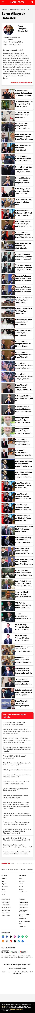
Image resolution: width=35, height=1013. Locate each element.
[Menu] (2, 2)
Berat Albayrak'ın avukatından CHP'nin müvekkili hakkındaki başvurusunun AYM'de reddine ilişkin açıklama (17, 731)
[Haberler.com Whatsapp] (22, 936)
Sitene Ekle (22, 926)
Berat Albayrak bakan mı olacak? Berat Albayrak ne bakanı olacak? (15, 796)
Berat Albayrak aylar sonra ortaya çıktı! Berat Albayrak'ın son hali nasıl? (17, 776)
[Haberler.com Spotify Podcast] (26, 936)
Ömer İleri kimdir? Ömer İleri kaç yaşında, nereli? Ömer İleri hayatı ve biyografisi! (16, 823)
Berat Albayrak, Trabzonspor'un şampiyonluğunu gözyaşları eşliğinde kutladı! (17, 846)
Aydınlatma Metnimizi (16, 1009)
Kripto (3, 889)
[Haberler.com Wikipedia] (6, 941)
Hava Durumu (5, 902)
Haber (11, 968)
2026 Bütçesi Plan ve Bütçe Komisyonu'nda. (17, 770)
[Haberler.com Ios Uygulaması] (5, 952)
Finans (21, 884)
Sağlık (20, 878)
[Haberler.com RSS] (2, 941)
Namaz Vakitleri (5, 905)
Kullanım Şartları (23, 902)
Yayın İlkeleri (30, 869)
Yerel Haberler (23, 892)
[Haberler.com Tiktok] (14, 941)
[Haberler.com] (7, 863)
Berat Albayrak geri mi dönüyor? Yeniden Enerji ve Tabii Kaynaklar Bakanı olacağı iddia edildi (17, 815)
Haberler (4, 875)
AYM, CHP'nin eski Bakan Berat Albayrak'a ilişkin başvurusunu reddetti (17, 764)
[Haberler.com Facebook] (6, 936)
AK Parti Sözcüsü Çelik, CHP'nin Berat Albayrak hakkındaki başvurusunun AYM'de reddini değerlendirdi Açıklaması (17, 740)
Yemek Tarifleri (5, 915)
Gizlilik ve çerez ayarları (8, 972)
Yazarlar (21, 889)
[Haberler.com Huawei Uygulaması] (23, 952)
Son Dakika (4, 886)
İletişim (17, 869)
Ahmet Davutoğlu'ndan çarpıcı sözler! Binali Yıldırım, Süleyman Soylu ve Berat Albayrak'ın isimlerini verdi (17, 831)
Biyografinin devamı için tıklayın (21, 82)
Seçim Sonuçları (6, 907)
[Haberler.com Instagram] (14, 936)
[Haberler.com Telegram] (18, 941)
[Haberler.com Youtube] (10, 941)
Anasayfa (4, 9)
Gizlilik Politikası (23, 905)
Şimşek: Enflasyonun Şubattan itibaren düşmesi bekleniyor (15, 790)
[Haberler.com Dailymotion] (22, 941)
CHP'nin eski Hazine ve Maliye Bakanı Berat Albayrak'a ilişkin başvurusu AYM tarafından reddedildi (17, 749)
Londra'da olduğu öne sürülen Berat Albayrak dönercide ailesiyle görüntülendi (16, 839)
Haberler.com (5, 899)
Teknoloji (21, 881)
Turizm (21, 886)
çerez (3, 1006)
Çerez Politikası (23, 907)
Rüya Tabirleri (5, 913)
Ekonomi (4, 878)
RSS (20, 924)
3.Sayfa (3, 892)
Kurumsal (22, 899)
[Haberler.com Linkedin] (18, 936)
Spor (2, 881)
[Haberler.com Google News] (2, 936)
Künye (23, 869)
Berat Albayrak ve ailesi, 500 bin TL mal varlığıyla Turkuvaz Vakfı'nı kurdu (16, 783)
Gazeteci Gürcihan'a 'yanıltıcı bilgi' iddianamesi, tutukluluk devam (14, 723)
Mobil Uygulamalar (24, 921)
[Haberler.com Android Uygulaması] (14, 952)
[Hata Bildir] (18, 972)
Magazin (3, 884)
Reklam (11, 869)
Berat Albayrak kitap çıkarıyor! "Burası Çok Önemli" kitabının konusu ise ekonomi (16, 853)
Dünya (3, 894)
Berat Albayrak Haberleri (17, 9)
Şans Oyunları (5, 910)
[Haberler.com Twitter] (10, 936)
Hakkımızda (4, 869)
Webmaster (22, 918)
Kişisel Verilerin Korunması (23, 910)
